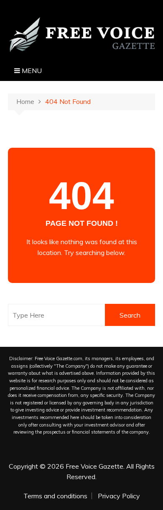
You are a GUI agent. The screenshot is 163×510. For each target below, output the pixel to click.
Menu (31, 70)
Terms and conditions (55, 495)
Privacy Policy (119, 495)
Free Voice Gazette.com (58, 358)
